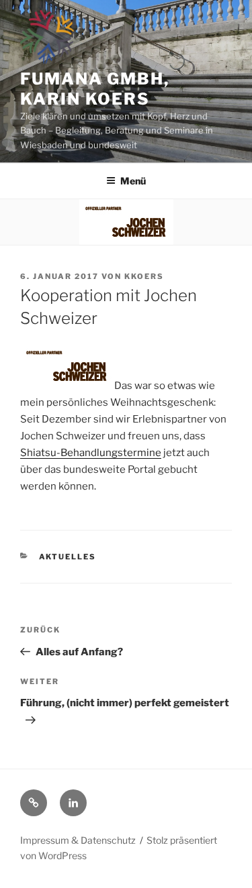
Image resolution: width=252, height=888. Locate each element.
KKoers (144, 276)
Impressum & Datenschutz (78, 840)
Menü (133, 180)
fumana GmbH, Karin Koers (94, 89)
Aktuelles (68, 556)
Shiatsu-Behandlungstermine (90, 453)
